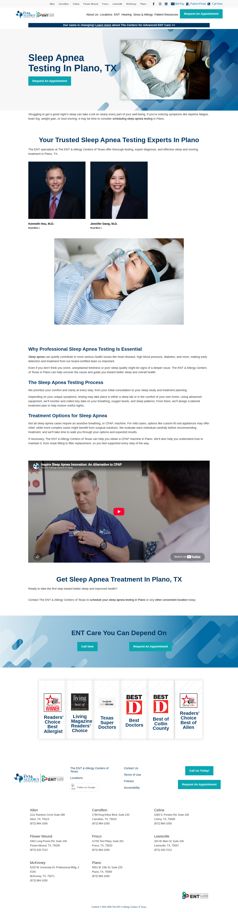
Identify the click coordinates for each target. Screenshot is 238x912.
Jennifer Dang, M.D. (104, 223)
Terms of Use (132, 774)
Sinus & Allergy (143, 14)
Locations (106, 14)
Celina (76, 4)
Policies (129, 781)
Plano (143, 4)
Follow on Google (86, 787)
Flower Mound (90, 4)
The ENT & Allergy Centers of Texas (89, 770)
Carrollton (64, 4)
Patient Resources (166, 14)
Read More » (34, 228)
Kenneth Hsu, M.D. (41, 223)
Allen (52, 4)
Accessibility (132, 787)
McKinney (131, 4)
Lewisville (117, 4)
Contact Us (131, 768)
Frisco (105, 4)
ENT (117, 14)
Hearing (126, 14)
